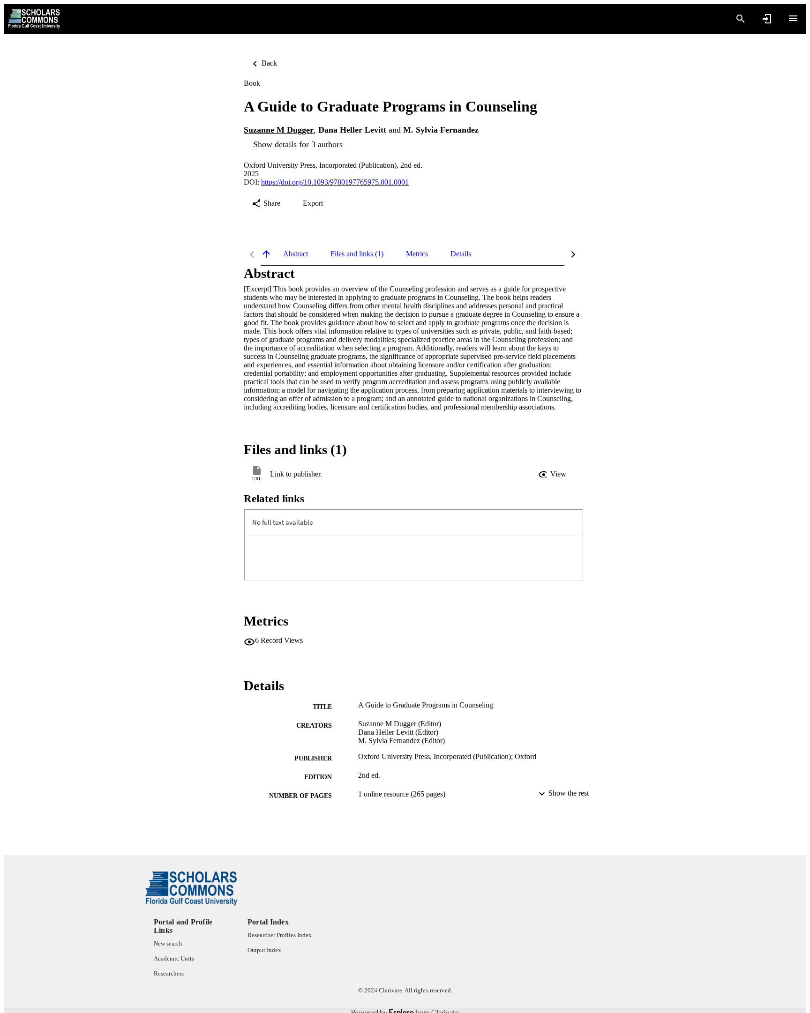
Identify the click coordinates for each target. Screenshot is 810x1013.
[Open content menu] (793, 18)
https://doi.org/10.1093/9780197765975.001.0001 (335, 182)
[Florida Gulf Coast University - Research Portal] (34, 19)
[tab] (295, 254)
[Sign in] (767, 18)
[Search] (740, 18)
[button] (553, 474)
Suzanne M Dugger (279, 129)
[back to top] (266, 254)
